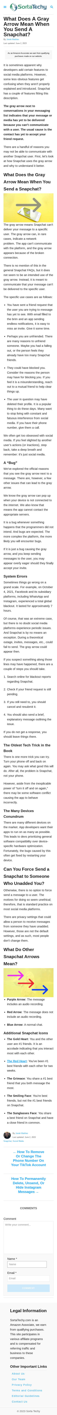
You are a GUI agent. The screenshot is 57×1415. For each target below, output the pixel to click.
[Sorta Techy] (28, 7)
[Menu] (5, 7)
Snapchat (8, 1141)
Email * (12, 1272)
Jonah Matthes (12, 39)
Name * (12, 1258)
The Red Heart (17, 1061)
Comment (10, 1218)
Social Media (18, 1141)
